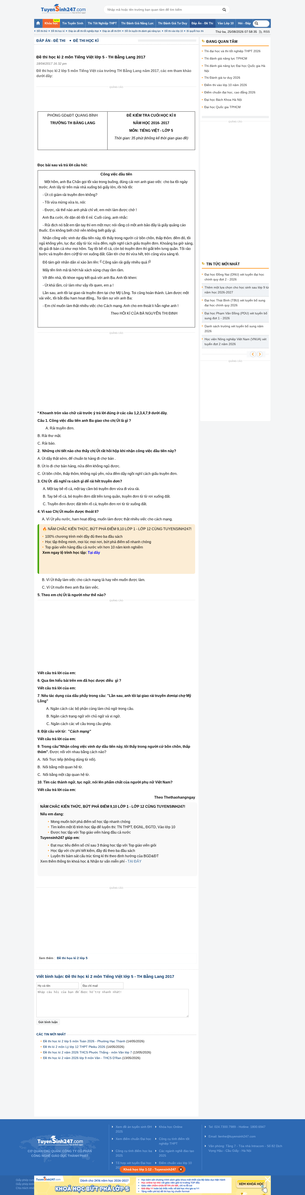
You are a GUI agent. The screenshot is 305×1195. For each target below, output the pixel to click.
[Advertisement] (117, 100)
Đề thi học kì (58, 31)
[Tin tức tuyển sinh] (63, 9)
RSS (266, 31)
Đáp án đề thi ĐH (111, 31)
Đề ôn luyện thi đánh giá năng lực (143, 31)
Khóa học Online (170, 1127)
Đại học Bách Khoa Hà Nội (223, 99)
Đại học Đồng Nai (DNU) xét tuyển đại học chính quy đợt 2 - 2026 (234, 277)
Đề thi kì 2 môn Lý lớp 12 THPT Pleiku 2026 (74, 1047)
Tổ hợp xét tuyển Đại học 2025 (133, 1165)
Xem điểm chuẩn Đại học (133, 1139)
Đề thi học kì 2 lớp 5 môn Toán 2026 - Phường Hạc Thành (84, 1041)
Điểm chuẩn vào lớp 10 (175, 1163)
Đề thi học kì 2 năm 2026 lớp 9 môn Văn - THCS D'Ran (82, 1058)
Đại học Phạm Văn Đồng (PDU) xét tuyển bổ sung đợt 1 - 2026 (236, 315)
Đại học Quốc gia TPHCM (222, 107)
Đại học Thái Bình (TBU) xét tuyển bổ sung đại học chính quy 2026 (235, 303)
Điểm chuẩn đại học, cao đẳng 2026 (229, 92)
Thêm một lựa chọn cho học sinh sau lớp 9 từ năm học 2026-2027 (237, 290)
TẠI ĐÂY (134, 861)
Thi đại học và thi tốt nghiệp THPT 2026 (232, 51)
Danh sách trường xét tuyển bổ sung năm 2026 (234, 328)
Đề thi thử (42, 31)
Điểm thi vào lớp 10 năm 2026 (225, 85)
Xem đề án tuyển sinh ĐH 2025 (134, 1129)
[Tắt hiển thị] (181, 1169)
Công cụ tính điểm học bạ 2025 (134, 1153)
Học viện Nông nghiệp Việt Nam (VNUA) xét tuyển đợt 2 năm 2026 (235, 341)
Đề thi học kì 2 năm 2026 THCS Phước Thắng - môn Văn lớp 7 (87, 1052)
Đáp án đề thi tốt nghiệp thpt (84, 31)
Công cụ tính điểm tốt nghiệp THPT (174, 1141)
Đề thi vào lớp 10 (174, 31)
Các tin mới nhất (51, 1034)
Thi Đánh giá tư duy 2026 (222, 77)
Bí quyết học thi (195, 31)
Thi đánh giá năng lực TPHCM (225, 58)
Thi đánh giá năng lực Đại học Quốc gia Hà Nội (234, 68)
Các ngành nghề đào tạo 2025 (176, 1153)
